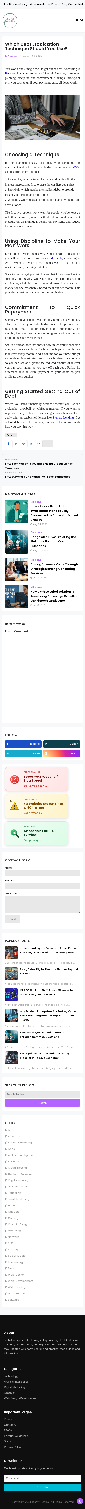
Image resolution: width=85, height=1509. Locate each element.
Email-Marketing (18, 1199)
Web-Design (16, 1274)
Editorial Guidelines (16, 1435)
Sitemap (9, 1441)
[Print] (38, 443)
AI (9, 1130)
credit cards (54, 258)
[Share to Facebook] (8, 443)
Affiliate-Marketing (20, 1142)
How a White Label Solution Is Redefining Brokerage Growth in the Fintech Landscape (54, 596)
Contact (9, 1419)
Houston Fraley (14, 73)
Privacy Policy (12, 1446)
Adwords (14, 1136)
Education (14, 1193)
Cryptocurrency (18, 1180)
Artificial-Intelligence (21, 1155)
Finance (13, 1205)
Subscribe (42, 1487)
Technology (15, 1262)
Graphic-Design (18, 1224)
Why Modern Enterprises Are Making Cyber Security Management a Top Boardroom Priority (48, 1016)
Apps (11, 1149)
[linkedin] (46, 744)
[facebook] (8, 744)
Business (13, 1161)
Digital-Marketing (19, 1186)
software (14, 1300)
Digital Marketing (14, 1387)
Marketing (14, 1230)
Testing (12, 1268)
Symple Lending (63, 417)
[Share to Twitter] (15, 443)
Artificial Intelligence (16, 1381)
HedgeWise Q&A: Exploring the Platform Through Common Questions (53, 541)
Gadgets (13, 1212)
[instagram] (46, 753)
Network (13, 1237)
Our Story (10, 1424)
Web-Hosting (16, 1287)
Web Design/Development (20, 1398)
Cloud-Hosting (17, 1168)
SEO (10, 1243)
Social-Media (17, 1256)
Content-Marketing (20, 1174)
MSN (75, 167)
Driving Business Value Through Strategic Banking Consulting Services (54, 568)
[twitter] (8, 753)
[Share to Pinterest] (23, 443)
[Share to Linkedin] (30, 443)
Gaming (13, 1218)
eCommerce (16, 1293)
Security (13, 1249)
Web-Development (20, 1281)
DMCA (8, 1430)
